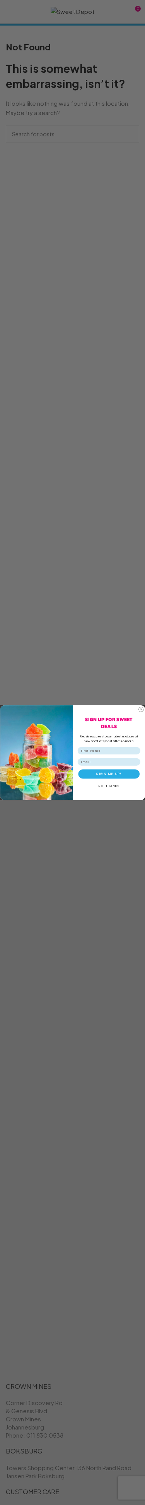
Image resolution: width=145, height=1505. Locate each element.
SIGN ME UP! (108, 773)
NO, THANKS (108, 785)
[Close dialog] (141, 709)
